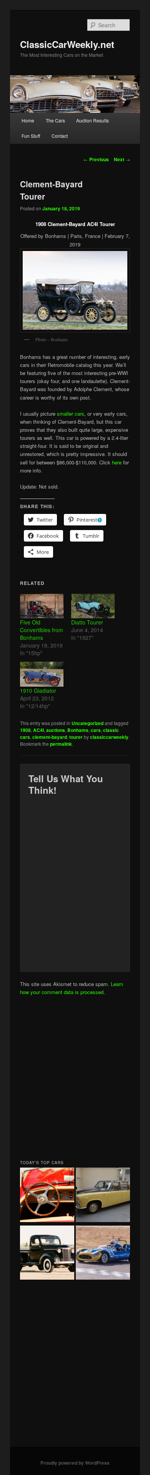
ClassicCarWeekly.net (67, 44)
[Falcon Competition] (103, 1254)
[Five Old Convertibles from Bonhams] (41, 606)
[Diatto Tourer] (93, 606)
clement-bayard (49, 736)
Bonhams (77, 730)
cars (96, 730)
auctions (55, 730)
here (117, 462)
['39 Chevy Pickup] (47, 1254)
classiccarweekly (109, 736)
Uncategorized (87, 723)
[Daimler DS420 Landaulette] (103, 1196)
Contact (60, 135)
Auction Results (92, 120)
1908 (25, 730)
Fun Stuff (31, 135)
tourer (76, 736)
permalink (61, 743)
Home (28, 120)
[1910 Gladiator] (41, 674)
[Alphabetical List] (47, 1196)
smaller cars (70, 413)
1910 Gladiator (38, 690)
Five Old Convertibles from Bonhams (41, 629)
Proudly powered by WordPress (75, 1462)
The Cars (55, 120)
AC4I (38, 730)
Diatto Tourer (87, 622)
